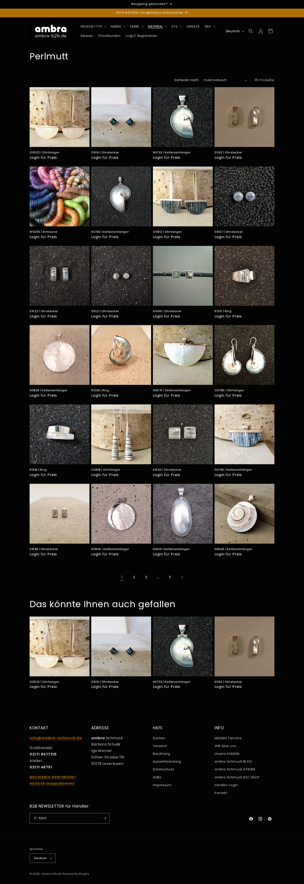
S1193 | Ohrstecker (228, 153)
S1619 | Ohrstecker (105, 153)
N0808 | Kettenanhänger (48, 390)
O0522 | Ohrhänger (44, 153)
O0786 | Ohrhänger (229, 390)
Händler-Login (226, 785)
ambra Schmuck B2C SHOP (237, 777)
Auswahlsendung (167, 761)
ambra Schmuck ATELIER (235, 769)
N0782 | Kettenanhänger (110, 232)
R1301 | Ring (223, 311)
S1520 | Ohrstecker (167, 470)
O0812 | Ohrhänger (167, 232)
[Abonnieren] (104, 818)
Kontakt (221, 793)
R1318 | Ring (38, 470)
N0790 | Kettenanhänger (233, 470)
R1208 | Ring (100, 390)
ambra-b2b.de (51, 874)
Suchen (159, 738)
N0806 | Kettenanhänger (110, 549)
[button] (93, 26)
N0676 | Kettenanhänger (172, 390)
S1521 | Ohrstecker (105, 311)
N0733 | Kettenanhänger (172, 153)
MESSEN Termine (228, 738)
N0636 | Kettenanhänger (233, 549)
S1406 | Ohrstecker (167, 311)
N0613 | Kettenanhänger (171, 549)
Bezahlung (161, 753)
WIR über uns (225, 746)
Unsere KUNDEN (227, 753)
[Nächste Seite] (182, 577)
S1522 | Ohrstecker (44, 311)
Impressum (162, 785)
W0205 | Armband (43, 232)
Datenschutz (163, 769)
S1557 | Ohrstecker (229, 232)
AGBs (157, 777)
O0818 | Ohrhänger (105, 470)
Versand (159, 746)
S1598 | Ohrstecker (44, 549)
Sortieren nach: (186, 80)
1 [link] (122, 577)
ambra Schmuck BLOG (233, 761)
